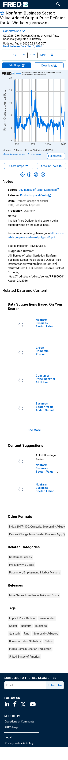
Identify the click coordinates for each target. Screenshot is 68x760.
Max (43, 55)
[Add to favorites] (2, 13)
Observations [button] (12, 31)
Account (49, 166)
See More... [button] (35, 430)
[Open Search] (58, 4)
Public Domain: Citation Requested (30, 649)
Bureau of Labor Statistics (25, 641)
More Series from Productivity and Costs (34, 595)
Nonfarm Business (20, 557)
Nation (48, 641)
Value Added (47, 618)
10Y (32, 55)
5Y (23, 55)
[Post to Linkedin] (43, 174)
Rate (26, 633)
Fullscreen (55, 156)
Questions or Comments (19, 721)
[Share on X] (22, 174)
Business (41, 626)
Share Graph (17, 166)
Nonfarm (26, 626)
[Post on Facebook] (29, 174)
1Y (14, 55)
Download (47, 65)
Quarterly (14, 633)
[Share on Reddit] (36, 174)
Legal (8, 737)
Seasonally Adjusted (45, 633)
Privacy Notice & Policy (19, 743)
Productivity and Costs (34, 195)
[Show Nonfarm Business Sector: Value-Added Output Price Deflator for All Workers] (42, 73)
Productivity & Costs (21, 564)
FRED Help (11, 727)
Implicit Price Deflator (22, 618)
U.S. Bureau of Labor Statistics (37, 189)
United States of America (24, 656)
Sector (13, 626)
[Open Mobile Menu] (63, 4)
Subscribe (55, 685)
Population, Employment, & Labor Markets (34, 572)
